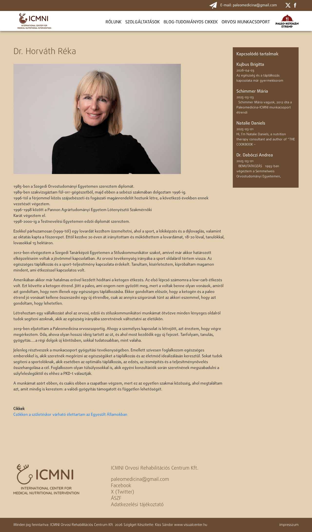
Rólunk (113, 22)
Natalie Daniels (250, 123)
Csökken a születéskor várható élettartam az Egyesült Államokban (70, 415)
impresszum (289, 525)
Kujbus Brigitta (250, 64)
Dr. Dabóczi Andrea (254, 155)
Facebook (121, 486)
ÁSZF (116, 498)
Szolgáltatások (142, 22)
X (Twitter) (122, 492)
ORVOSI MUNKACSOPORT (246, 22)
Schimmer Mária (252, 91)
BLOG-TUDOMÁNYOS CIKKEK (191, 22)
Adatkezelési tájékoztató (137, 505)
